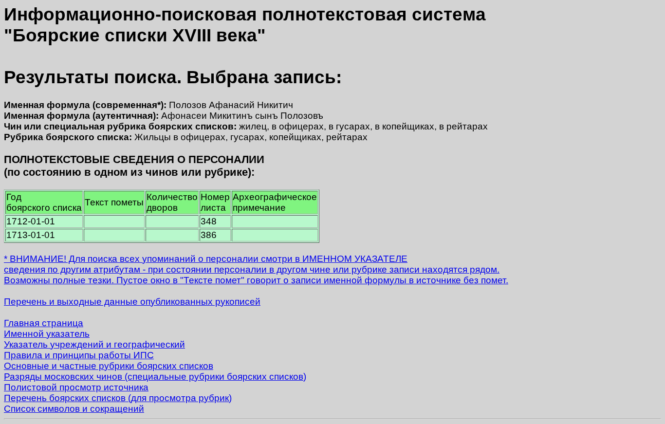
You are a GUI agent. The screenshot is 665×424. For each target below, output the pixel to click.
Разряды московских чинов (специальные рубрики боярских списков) (155, 376)
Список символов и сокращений (74, 409)
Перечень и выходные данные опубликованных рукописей (132, 301)
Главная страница (43, 323)
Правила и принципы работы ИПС (79, 355)
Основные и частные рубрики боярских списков (108, 366)
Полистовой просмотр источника (76, 387)
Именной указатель (47, 334)
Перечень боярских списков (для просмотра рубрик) (118, 398)
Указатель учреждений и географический (94, 344)
